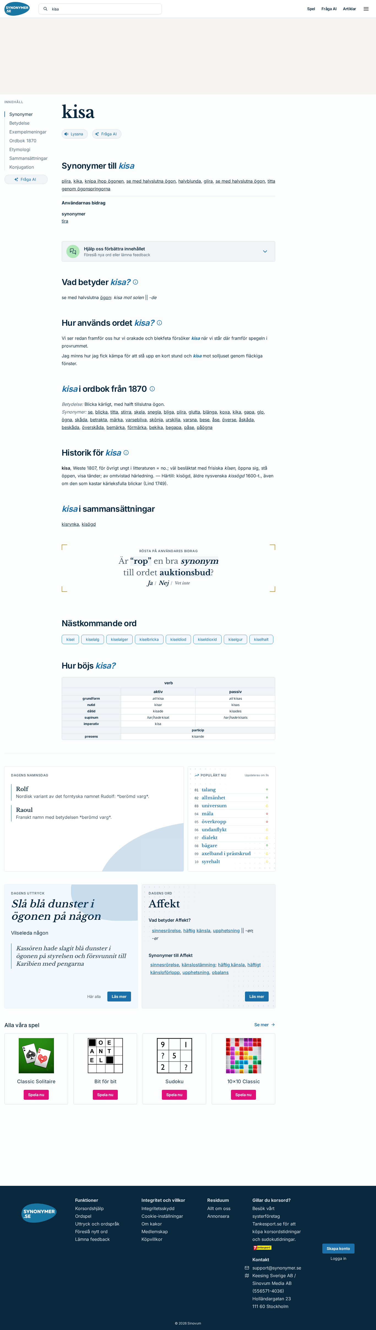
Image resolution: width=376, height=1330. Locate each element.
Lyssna (77, 134)
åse (215, 419)
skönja (156, 419)
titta (114, 412)
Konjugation (21, 167)
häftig (189, 930)
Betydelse (19, 123)
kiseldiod (178, 639)
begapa (173, 427)
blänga (210, 412)
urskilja (173, 419)
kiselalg (92, 639)
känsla (203, 930)
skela (139, 412)
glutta (194, 412)
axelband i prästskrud (226, 853)
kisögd (89, 524)
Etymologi (19, 149)
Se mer (261, 1024)
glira (208, 181)
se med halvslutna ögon (151, 181)
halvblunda (189, 181)
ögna (67, 419)
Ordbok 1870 (22, 140)
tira (65, 221)
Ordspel (83, 1216)
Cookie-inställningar (162, 1216)
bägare (209, 845)
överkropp (214, 821)
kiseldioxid (207, 639)
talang (209, 789)
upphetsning (226, 930)
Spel (311, 8)
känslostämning (198, 964)
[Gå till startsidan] (17, 9)
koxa (225, 412)
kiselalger (119, 639)
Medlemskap (154, 1231)
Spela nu (36, 1094)
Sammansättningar (28, 158)
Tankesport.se (267, 1224)
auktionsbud (185, 573)
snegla (154, 412)
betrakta (98, 419)
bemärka (116, 427)
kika (77, 181)
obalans (220, 972)
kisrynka (70, 524)
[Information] (135, 282)
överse (229, 419)
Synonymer (21, 114)
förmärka (136, 427)
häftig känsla (231, 964)
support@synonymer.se (276, 1268)
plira (66, 181)
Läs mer (119, 996)
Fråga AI (328, 8)
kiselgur (235, 639)
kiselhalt (261, 639)
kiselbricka (149, 639)
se (90, 412)
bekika (156, 427)
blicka (101, 412)
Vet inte (182, 583)
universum (214, 805)
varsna (190, 419)
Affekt (164, 904)
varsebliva (136, 419)
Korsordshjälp (89, 1208)
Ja (150, 583)
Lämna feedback (92, 1239)
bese (204, 419)
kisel (70, 639)
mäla (207, 813)
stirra (126, 412)
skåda (81, 419)
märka (116, 419)
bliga (169, 412)
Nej (163, 583)
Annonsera (218, 1216)
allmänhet (213, 797)
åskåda (246, 419)
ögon (105, 297)
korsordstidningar (282, 1231)
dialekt (209, 837)
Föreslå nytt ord (91, 1231)
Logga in (338, 1258)
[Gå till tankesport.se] (276, 1247)
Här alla (94, 996)
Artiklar (349, 8)
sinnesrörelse (166, 930)
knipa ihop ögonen (104, 181)
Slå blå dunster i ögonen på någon (56, 910)
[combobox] (104, 9)
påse (189, 427)
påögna (204, 427)
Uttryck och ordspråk (97, 1224)
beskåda (70, 427)
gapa (249, 412)
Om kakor (151, 1224)
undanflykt (214, 829)
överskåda (93, 427)
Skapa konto (338, 1248)
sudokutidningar (278, 1239)
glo (260, 412)
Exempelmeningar (28, 132)
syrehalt (211, 861)
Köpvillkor (151, 1239)
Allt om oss (218, 1208)
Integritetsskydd (158, 1208)
